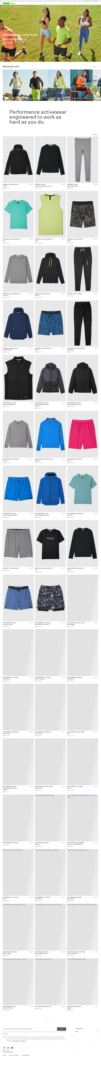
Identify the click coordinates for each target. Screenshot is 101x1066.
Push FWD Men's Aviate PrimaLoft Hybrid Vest (9, 403)
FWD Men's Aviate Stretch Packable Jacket (10, 349)
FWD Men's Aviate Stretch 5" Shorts (43, 349)
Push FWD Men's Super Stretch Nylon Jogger (76, 623)
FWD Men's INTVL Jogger (74, 293)
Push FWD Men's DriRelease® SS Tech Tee (11, 732)
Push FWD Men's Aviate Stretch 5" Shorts (9, 623)
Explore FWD (8, 42)
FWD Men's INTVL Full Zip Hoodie (42, 294)
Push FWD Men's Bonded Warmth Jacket (10, 952)
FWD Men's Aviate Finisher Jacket (10, 185)
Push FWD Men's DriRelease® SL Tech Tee (43, 732)
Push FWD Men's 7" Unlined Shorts (75, 787)
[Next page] (54, 1016)
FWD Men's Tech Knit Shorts (11, 568)
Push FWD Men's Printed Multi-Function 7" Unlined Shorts (76, 843)
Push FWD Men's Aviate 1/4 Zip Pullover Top (44, 787)
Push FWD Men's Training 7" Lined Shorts (11, 678)
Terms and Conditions (14, 1055)
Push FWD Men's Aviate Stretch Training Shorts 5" (10, 514)
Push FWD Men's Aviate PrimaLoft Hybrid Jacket (74, 403)
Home (4, 6)
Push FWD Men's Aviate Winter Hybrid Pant (76, 349)
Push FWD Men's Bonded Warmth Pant (74, 898)
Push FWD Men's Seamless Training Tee (74, 678)
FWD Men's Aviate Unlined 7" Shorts (75, 240)
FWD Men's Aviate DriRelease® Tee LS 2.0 (11, 294)
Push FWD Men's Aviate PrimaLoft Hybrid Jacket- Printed (42, 404)
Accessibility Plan (26, 1055)
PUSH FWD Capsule (18, 6)
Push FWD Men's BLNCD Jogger (74, 1007)
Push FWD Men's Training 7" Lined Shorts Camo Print (43, 623)
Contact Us (24, 1041)
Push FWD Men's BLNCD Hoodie (42, 843)
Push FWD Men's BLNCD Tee (43, 1006)
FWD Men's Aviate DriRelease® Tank (44, 240)
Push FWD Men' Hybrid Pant (11, 842)
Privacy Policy (16, 1041)
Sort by (95, 134)
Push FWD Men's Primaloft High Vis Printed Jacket (76, 952)
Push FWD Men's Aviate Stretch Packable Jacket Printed (10, 788)
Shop (9, 6)
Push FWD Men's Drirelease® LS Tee (11, 460)
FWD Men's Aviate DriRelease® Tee (11, 240)
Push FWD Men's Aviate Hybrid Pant (76, 732)
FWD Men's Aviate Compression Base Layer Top (43, 185)
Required (5, 1033)
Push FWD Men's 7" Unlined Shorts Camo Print (43, 678)
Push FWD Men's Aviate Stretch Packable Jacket (42, 514)
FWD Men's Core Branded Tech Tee (44, 569)
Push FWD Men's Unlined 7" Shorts (75, 460)
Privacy (4, 1055)
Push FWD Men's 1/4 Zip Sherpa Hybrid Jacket (42, 952)
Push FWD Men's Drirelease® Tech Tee (75, 514)
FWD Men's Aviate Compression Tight (72, 185)
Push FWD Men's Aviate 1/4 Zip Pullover (44, 460)
